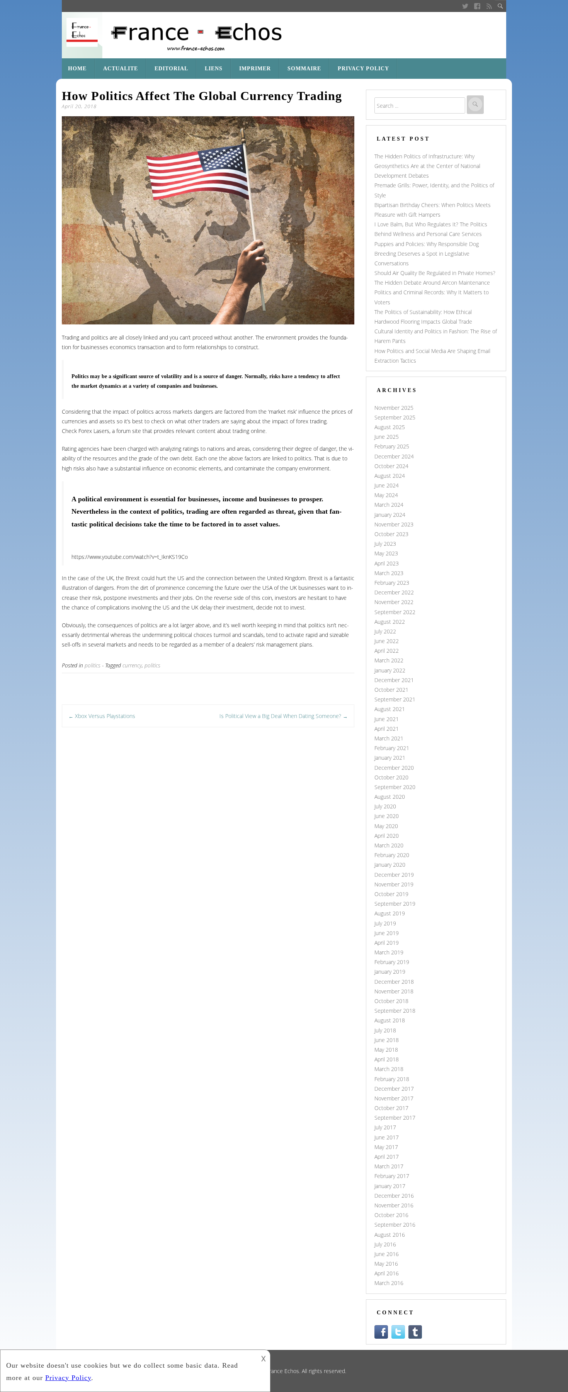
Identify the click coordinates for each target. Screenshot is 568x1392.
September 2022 (394, 612)
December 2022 (394, 592)
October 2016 (391, 1215)
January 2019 (389, 971)
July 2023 (385, 543)
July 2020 (385, 806)
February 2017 (391, 1176)
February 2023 (391, 582)
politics (92, 665)
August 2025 (389, 427)
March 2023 (388, 573)
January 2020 (389, 864)
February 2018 (391, 1079)
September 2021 (394, 699)
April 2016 (386, 1273)
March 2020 (388, 845)
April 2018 (386, 1059)
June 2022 (386, 641)
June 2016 (386, 1254)
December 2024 (394, 456)
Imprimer (255, 68)
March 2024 (388, 504)
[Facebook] (477, 6)
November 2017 (393, 1098)
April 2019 (386, 942)
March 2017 (388, 1166)
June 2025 (386, 436)
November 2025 (393, 407)
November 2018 (393, 991)
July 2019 (385, 923)
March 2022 (388, 660)
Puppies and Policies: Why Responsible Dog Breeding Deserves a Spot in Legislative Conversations (426, 253)
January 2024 (389, 514)
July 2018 (385, 1030)
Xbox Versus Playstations (101, 716)
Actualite (120, 68)
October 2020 (391, 777)
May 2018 (386, 1049)
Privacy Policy (363, 68)
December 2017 (394, 1088)
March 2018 (388, 1069)
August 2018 (389, 1020)
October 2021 (391, 689)
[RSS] (489, 6)
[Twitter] (465, 6)
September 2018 (394, 1010)
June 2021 (386, 719)
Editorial (171, 68)
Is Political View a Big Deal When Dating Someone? (283, 716)
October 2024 (391, 466)
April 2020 (386, 835)
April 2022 (386, 650)
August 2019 (389, 913)
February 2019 (391, 962)
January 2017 (389, 1186)
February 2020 (391, 855)
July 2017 (385, 1127)
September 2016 (394, 1224)
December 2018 (394, 981)
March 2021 (388, 738)
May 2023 (386, 553)
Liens (214, 68)
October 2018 (391, 1001)
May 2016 (386, 1263)
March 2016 (388, 1283)
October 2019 (391, 894)
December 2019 (394, 874)
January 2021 (389, 757)
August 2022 (389, 621)
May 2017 (386, 1147)
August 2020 (389, 796)
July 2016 (385, 1244)
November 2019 (393, 884)
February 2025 (391, 446)
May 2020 (386, 826)
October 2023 (391, 534)
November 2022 (393, 602)
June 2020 (386, 816)
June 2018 (386, 1040)
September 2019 (394, 903)
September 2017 (394, 1117)
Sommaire (304, 68)
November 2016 (393, 1205)
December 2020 (394, 767)
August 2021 (389, 709)
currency (132, 665)
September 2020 (394, 787)
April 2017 (386, 1156)
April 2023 (386, 563)
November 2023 (393, 524)
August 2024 (389, 475)
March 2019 (388, 952)
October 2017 (391, 1108)
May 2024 (386, 495)
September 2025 (394, 417)
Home (77, 68)
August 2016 (389, 1234)
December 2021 (394, 680)
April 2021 (386, 728)
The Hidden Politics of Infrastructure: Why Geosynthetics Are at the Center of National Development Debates (427, 166)
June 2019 (386, 933)
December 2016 (394, 1195)
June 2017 (386, 1137)
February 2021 (391, 748)
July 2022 (385, 631)
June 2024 (386, 485)
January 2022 (389, 670)
